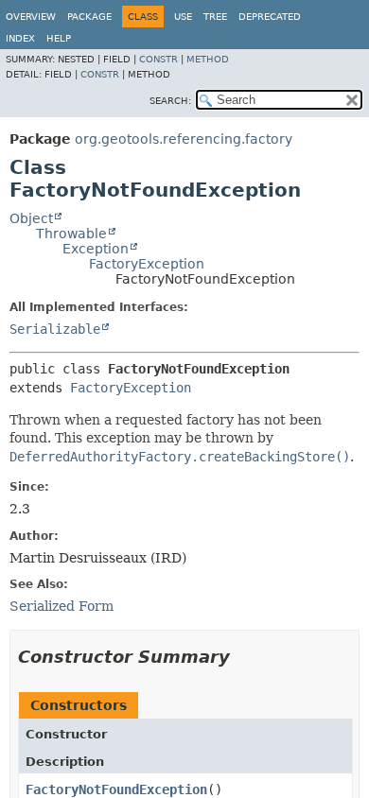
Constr (158, 59)
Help (58, 38)
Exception (95, 248)
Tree (215, 16)
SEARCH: (170, 100)
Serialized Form (61, 606)
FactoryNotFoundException (116, 789)
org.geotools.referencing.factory (183, 139)
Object (31, 218)
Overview (31, 16)
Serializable (54, 329)
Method (207, 59)
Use (183, 16)
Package (89, 16)
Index (20, 38)
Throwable (71, 233)
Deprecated (269, 16)
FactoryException (146, 263)
